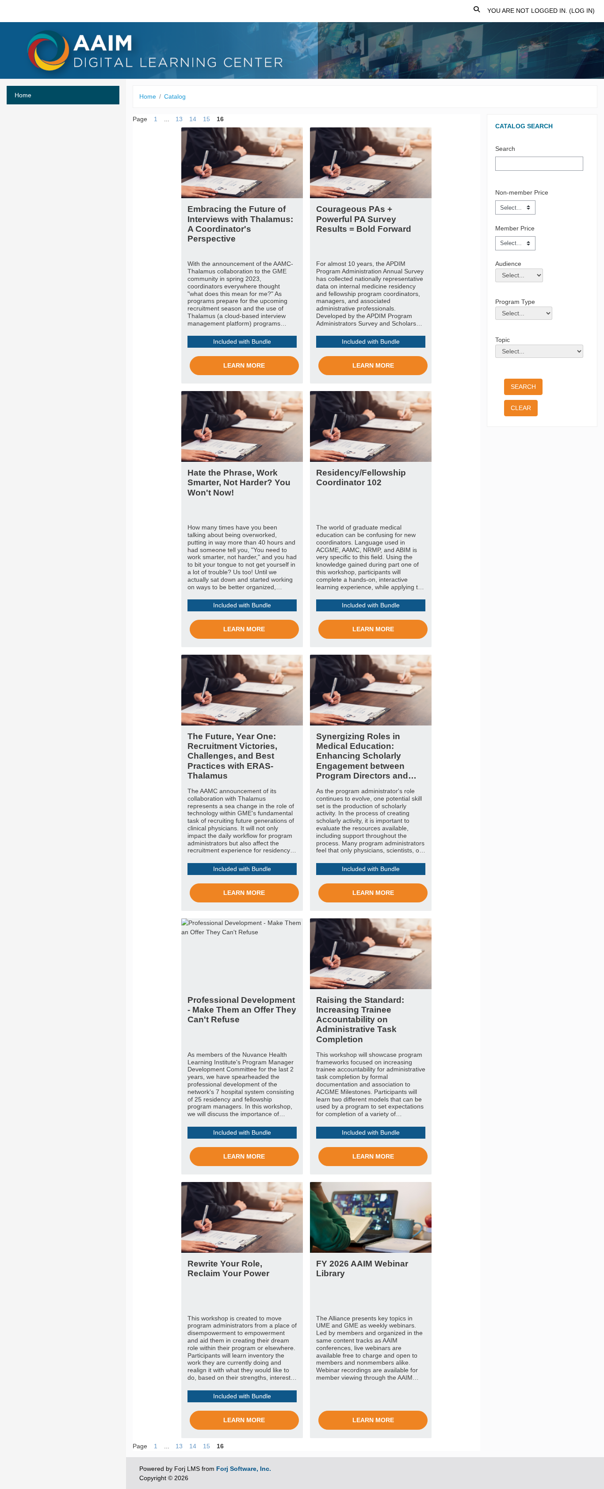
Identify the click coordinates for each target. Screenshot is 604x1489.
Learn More (244, 365)
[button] (477, 11)
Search (505, 148)
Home (147, 96)
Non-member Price (521, 192)
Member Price (515, 228)
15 (206, 119)
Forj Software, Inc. (243, 1468)
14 (192, 119)
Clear (521, 407)
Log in (582, 10)
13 (179, 119)
